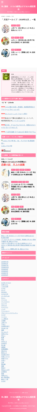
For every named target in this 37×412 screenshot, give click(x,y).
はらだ (3, 290)
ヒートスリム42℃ (18, 121)
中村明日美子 (5, 326)
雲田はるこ (4, 375)
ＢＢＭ (3, 381)
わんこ (3, 298)
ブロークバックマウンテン (9, 313)
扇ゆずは (4, 351)
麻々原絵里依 (5, 377)
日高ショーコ (5, 356)
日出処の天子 (5, 355)
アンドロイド (5, 302)
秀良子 (3, 368)
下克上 (3, 324)
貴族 (2, 373)
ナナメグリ (4, 307)
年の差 (3, 345)
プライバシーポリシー (14, 392)
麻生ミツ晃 (4, 379)
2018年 (8, 16)
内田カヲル (4, 334)
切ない (3, 336)
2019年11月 (4, 262)
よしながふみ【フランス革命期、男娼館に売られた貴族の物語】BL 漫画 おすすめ (23, 187)
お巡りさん (4, 285)
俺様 (2, 330)
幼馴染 (3, 347)
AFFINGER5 (24, 408)
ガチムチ (4, 305)
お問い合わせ (25, 392)
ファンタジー (5, 311)
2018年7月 (4, 273)
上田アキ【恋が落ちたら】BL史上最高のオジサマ (16, 243)
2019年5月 (4, 264)
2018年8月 (4, 271)
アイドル (4, 300)
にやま (3, 288)
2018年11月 (4, 265)
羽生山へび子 (5, 370)
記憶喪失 (4, 372)
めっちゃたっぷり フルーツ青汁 (16, 114)
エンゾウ (4, 303)
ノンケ (3, 309)
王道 (2, 362)
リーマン (4, 317)
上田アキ (4, 322)
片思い (3, 360)
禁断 (2, 366)
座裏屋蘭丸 (4, 349)
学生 (2, 339)
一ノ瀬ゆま (4, 319)
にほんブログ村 (6, 146)
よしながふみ (5, 296)
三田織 (3, 320)
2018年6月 (4, 275)
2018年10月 (5, 267)
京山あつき (4, 328)
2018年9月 (4, 269)
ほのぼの (4, 292)
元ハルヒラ (4, 332)
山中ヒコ (4, 341)
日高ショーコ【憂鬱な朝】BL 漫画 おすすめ (15, 249)
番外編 (3, 364)
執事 (2, 338)
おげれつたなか (6, 283)
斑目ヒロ (4, 353)
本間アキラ (4, 358)
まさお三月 (4, 294)
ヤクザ (3, 315)
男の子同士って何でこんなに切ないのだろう (18, 403)
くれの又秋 (4, 286)
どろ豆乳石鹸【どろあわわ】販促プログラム (20, 132)
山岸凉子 (4, 343)
